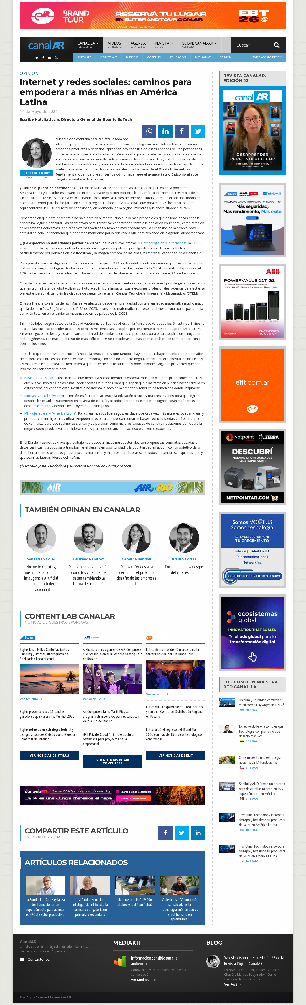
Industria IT (108, 57)
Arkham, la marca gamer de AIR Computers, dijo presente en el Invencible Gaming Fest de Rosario (112, 654)
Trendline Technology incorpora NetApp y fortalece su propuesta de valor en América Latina (262, 819)
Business (132, 57)
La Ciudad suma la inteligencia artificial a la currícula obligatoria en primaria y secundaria (90, 907)
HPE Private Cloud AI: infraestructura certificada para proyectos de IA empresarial (108, 739)
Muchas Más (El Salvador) (43, 395)
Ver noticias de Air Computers (112, 761)
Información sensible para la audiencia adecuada (154, 961)
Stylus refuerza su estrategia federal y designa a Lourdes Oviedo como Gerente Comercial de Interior (48, 734)
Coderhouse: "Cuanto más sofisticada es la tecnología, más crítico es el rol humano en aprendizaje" (179, 909)
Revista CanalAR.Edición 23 (244, 78)
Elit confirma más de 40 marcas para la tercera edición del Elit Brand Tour (172, 652)
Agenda (138, 44)
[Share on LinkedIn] (165, 131)
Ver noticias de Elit (176, 755)
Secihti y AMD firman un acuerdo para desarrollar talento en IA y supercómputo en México (262, 788)
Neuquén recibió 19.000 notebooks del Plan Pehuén (135, 902)
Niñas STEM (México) (40, 377)
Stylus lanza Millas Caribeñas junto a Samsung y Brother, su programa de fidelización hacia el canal (45, 654)
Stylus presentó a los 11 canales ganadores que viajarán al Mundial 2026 (47, 714)
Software (84, 57)
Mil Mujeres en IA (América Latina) (50, 413)
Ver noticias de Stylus (49, 755)
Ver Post (230, 984)
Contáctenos (39, 959)
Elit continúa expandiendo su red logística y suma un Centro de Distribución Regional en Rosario (175, 711)
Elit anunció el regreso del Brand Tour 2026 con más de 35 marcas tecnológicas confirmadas (174, 734)
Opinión (225, 57)
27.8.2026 (252, 741)
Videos (115, 44)
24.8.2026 (252, 799)
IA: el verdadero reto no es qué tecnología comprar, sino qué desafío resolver (261, 731)
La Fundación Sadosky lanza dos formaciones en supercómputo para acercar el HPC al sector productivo (45, 907)
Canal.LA (245, 686)
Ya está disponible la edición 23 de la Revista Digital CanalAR (254, 960)
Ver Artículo (29, 699)
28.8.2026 (252, 710)
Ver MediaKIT (141, 979)
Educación (178, 57)
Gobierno (154, 57)
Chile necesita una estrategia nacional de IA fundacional (260, 760)
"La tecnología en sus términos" (162, 243)
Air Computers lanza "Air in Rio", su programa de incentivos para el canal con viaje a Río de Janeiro (111, 716)
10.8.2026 (252, 830)
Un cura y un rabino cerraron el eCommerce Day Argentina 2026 (261, 702)
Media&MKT (203, 57)
